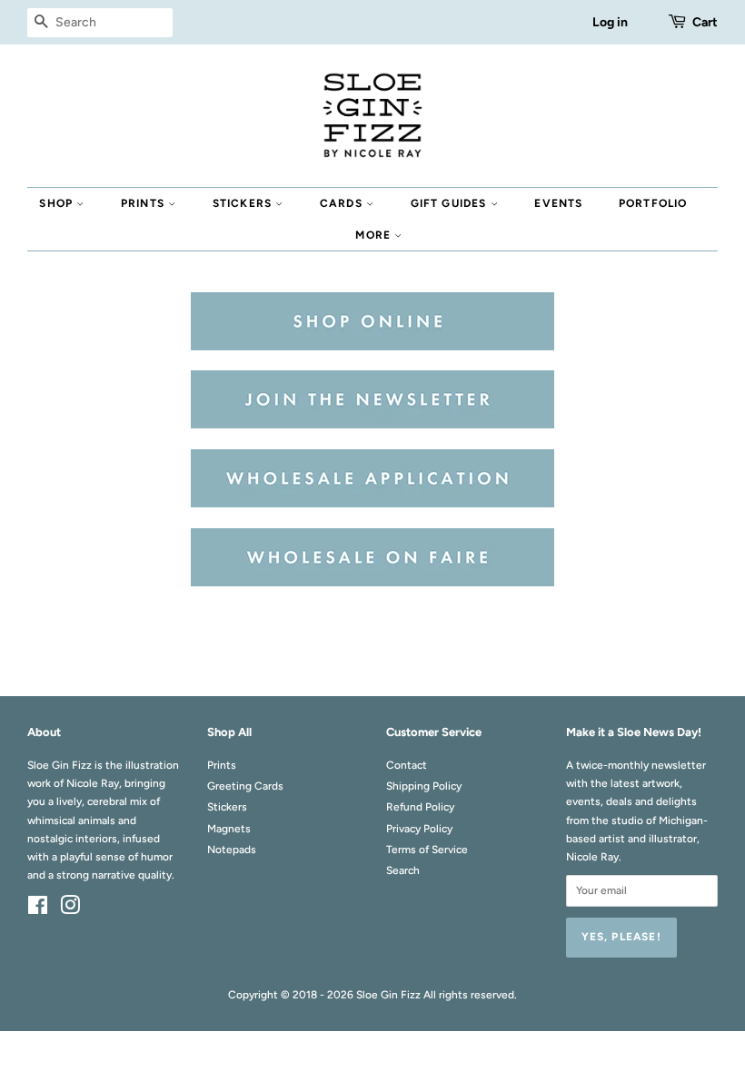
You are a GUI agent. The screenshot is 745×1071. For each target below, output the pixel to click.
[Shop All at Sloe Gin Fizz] (372, 346)
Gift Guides (451, 203)
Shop (57, 203)
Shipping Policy (424, 786)
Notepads (231, 849)
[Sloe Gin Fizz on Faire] (372, 582)
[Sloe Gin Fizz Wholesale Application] (372, 503)
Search (403, 870)
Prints (144, 203)
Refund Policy (420, 807)
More (374, 235)
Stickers (244, 203)
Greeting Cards (245, 786)
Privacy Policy (419, 828)
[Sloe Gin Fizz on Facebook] (37, 909)
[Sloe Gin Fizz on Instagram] (70, 909)
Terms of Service (427, 849)
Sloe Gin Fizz (388, 994)
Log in (610, 22)
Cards (343, 203)
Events (558, 203)
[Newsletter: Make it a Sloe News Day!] (372, 424)
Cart (705, 22)
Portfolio (653, 203)
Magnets (229, 828)
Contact (406, 765)
